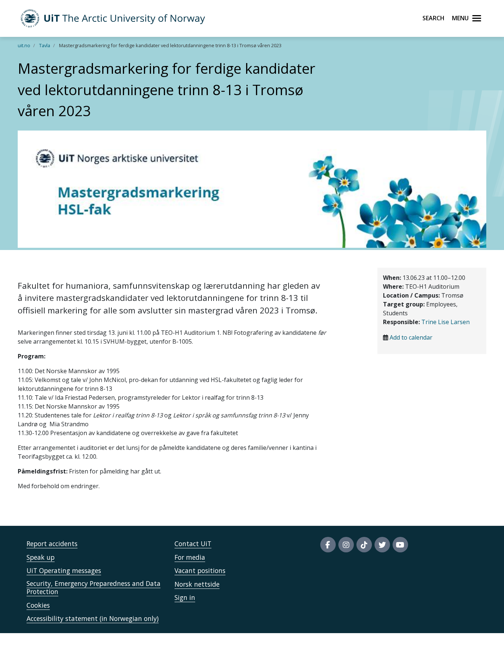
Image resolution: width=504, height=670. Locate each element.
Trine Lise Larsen (445, 322)
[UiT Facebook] (328, 544)
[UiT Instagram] (346, 544)
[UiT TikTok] (364, 544)
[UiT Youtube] (400, 544)
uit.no (24, 45)
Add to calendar (411, 337)
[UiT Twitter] (382, 544)
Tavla (44, 45)
